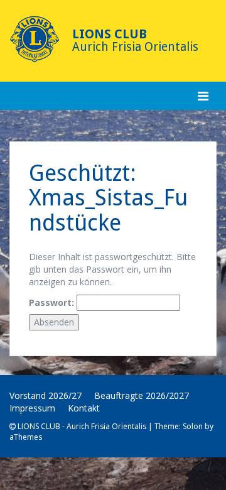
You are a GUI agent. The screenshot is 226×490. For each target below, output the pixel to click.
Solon (193, 426)
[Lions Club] (34, 39)
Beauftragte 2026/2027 (141, 395)
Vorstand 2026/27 (45, 395)
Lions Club (109, 34)
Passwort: (53, 302)
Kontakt (84, 408)
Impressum (32, 408)
